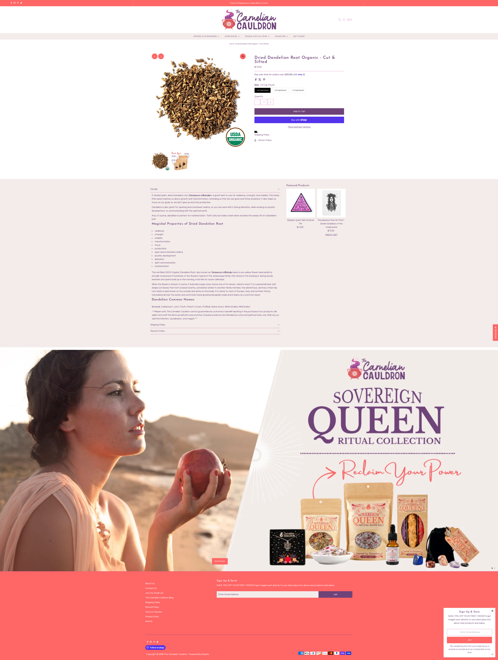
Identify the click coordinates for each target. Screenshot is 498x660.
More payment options (299, 127)
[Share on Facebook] (256, 80)
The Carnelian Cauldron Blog (159, 598)
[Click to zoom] (243, 56)
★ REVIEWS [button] (495, 332)
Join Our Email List (154, 593)
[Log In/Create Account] (344, 20)
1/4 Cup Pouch (263, 90)
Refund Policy (152, 607)
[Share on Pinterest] (264, 80)
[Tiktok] (21, 3)
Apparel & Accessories (205, 36)
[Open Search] (339, 20)
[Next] (364, 3)
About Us (149, 583)
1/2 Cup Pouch (280, 90)
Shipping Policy (261, 135)
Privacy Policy (152, 616)
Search (148, 621)
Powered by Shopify (199, 654)
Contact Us (151, 588)
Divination (280, 36)
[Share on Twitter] (260, 80)
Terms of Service (153, 612)
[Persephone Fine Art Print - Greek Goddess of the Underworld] (331, 203)
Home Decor (231, 36)
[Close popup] (492, 611)
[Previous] (133, 3)
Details (154, 189)
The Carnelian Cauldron (175, 654)
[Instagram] (14, 3)
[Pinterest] (18, 3)
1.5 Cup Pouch (298, 90)
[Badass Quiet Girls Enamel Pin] (300, 203)
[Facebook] (11, 3)
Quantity (258, 96)
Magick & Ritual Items (256, 36)
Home (232, 44)
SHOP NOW (96, 528)
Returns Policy (157, 331)
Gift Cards (299, 36)
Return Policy (265, 140)
